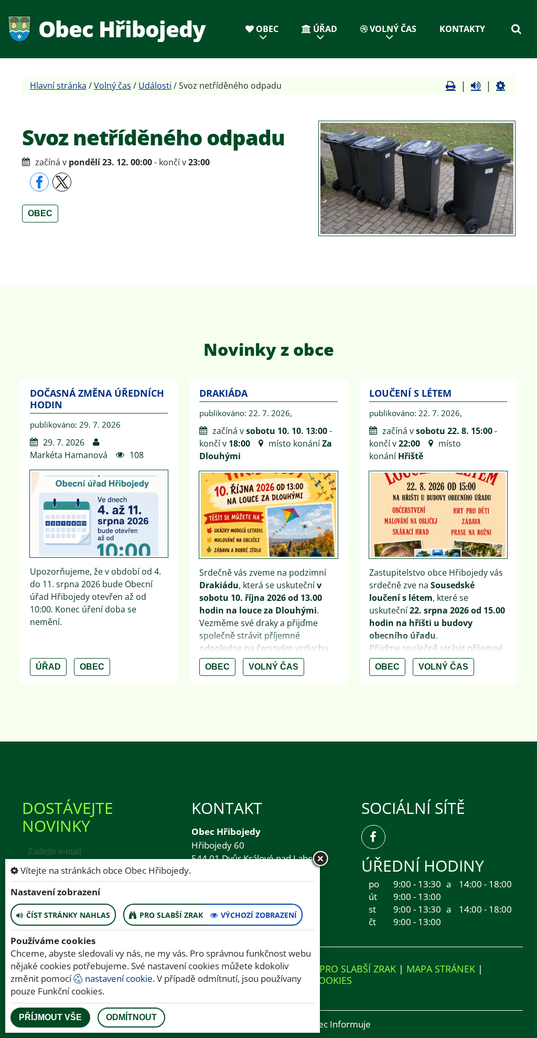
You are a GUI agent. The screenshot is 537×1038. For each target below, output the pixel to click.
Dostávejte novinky (67, 816)
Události (154, 85)
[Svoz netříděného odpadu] (417, 178)
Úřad (324, 29)
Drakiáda (223, 393)
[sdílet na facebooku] (39, 182)
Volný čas (392, 29)
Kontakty (462, 29)
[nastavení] (500, 85)
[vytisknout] (451, 85)
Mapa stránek (440, 968)
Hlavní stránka (58, 85)
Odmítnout (131, 1017)
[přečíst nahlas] (476, 85)
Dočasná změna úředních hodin (97, 399)
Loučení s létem (410, 393)
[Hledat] (516, 29)
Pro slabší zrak (357, 968)
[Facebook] (373, 837)
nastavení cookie (118, 978)
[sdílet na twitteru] (61, 182)
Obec (266, 29)
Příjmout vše (50, 1017)
